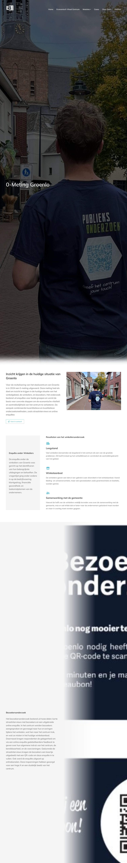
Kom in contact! (16, 422)
